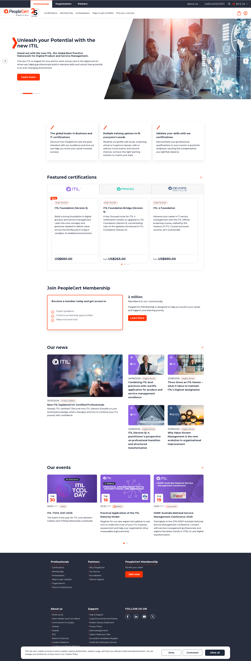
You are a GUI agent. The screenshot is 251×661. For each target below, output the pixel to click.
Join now (134, 574)
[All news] (202, 347)
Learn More (137, 318)
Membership (58, 571)
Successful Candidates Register (103, 638)
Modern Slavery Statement (101, 622)
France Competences (62, 587)
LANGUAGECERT (215, 3)
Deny (171, 652)
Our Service (94, 571)
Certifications (58, 567)
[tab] (73, 189)
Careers (55, 626)
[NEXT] (245, 61)
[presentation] (17, 233)
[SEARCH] (229, 4)
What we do (57, 615)
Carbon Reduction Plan (99, 634)
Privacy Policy (95, 626)
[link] (201, 177)
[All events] (202, 467)
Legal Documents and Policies (103, 618)
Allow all (215, 652)
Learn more (28, 74)
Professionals (41, 4)
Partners (82, 4)
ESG (54, 634)
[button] (21, 93)
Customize (192, 652)
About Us (192, 3)
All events (193, 467)
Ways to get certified (61, 579)
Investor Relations (60, 642)
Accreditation (95, 575)
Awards (55, 630)
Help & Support (96, 615)
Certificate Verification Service (103, 642)
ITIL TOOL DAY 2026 (60, 513)
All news (194, 347)
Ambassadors (58, 575)
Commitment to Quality (63, 622)
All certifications (188, 177)
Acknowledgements (98, 630)
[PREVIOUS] (5, 61)
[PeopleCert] (23, 13)
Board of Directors (60, 638)
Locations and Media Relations (66, 646)
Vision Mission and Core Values (66, 618)
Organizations (63, 4)
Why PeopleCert (97, 567)
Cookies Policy (71, 654)
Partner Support (96, 579)
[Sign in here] (245, 13)
